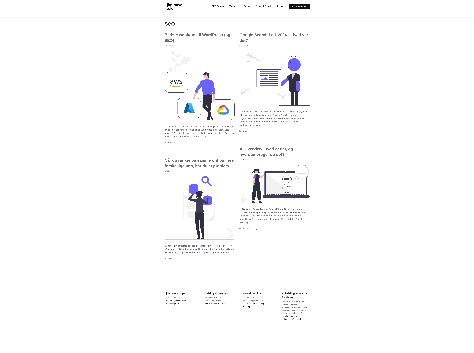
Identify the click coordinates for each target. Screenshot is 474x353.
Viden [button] (232, 6)
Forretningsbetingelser (176, 301)
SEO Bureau (218, 6)
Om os (247, 6)
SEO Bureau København (216, 304)
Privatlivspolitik (172, 304)
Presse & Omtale (263, 6)
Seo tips (245, 131)
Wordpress (172, 142)
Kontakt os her (299, 6)
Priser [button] (280, 6)
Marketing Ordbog (249, 228)
